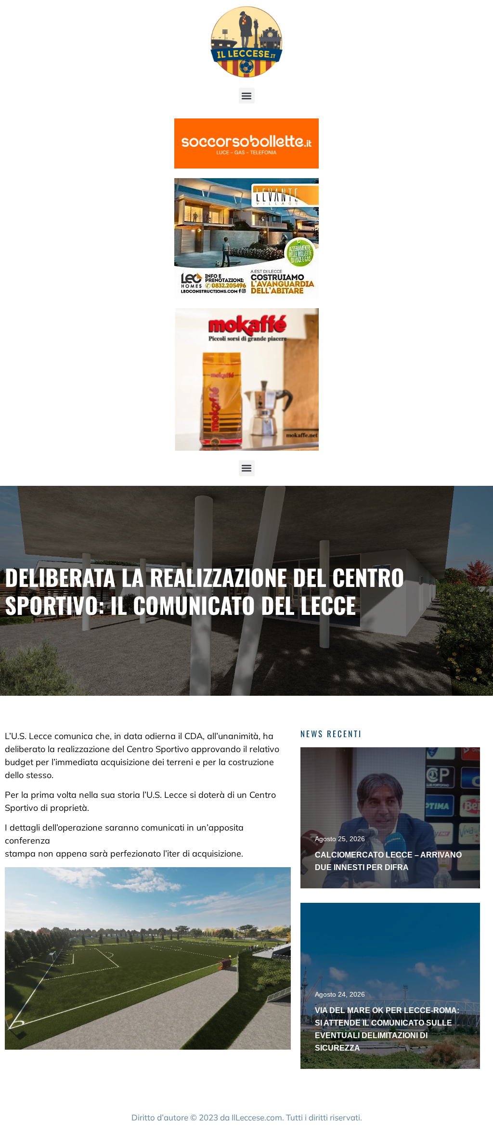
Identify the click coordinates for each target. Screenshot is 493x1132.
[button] (247, 96)
